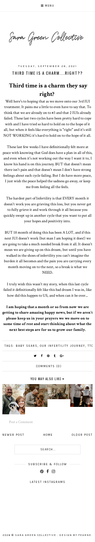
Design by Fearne (75, 535)
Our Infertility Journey (62, 346)
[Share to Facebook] (42, 356)
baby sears (26, 346)
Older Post (82, 435)
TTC (90, 346)
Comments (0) (49, 366)
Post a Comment (21, 422)
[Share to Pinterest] (48, 356)
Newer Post (13, 435)
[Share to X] (35, 356)
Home (48, 435)
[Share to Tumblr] (55, 356)
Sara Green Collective (36, 535)
